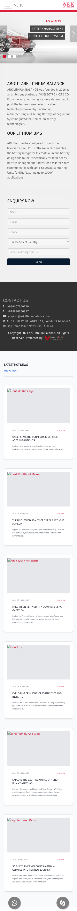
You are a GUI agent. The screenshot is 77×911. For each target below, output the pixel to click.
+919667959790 (17, 306)
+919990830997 (17, 311)
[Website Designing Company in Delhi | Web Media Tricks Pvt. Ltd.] (54, 338)
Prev (3, 37)
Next (73, 37)
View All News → (11, 371)
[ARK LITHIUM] (66, 5)
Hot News (61, 430)
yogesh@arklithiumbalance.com (29, 316)
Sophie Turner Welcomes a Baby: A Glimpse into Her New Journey (33, 868)
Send (39, 262)
